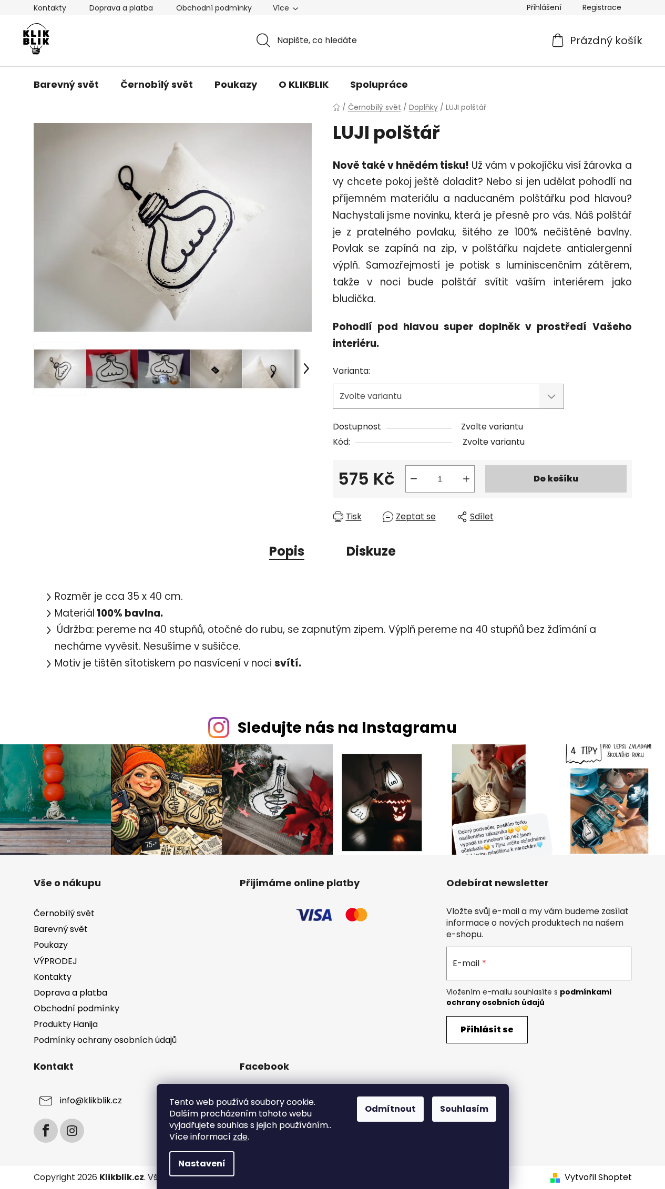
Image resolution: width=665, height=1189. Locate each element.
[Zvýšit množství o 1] (466, 479)
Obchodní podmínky (214, 8)
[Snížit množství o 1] (414, 479)
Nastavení (202, 1163)
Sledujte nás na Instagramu (347, 727)
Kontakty (50, 8)
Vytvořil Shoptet (598, 1177)
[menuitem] (66, 84)
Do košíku (556, 479)
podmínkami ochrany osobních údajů (528, 997)
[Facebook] (46, 1131)
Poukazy (51, 945)
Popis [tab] (286, 551)
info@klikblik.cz (91, 1100)
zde (240, 1137)
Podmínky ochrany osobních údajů (105, 1040)
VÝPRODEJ (55, 961)
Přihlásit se (487, 1029)
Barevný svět (61, 929)
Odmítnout (390, 1109)
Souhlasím (464, 1109)
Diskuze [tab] (371, 551)
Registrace (601, 7)
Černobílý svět (64, 913)
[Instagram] (72, 1131)
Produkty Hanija (66, 1024)
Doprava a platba (121, 8)
